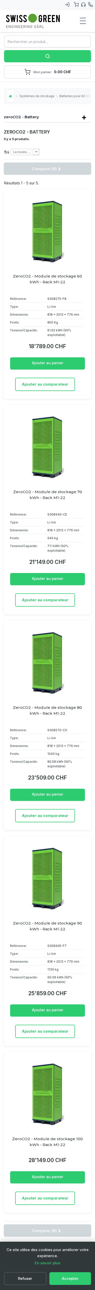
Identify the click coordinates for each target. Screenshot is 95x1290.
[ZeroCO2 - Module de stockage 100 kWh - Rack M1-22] (47, 1094)
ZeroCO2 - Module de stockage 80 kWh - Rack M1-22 (47, 710)
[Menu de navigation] (83, 21)
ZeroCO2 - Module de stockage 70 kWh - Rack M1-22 (47, 494)
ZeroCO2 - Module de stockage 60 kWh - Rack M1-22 (47, 279)
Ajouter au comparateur (45, 384)
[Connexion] (67, 4)
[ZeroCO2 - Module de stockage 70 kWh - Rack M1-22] (47, 447)
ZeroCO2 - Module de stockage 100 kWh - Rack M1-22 (47, 1141)
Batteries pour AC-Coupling (77, 96)
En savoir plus (47, 1262)
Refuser (25, 1278)
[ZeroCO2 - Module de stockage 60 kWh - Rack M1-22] (47, 231)
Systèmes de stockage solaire (37, 96)
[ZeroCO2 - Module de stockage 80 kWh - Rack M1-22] (47, 662)
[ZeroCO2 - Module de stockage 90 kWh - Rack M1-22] (47, 878)
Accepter (70, 1278)
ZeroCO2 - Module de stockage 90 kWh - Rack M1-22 (47, 926)
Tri (6, 152)
